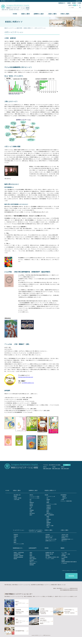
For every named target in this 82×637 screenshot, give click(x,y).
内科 (30, 499)
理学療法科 (49, 505)
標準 (74, 5)
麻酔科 (31, 514)
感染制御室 (32, 564)
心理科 (48, 517)
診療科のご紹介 (39, 14)
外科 (30, 501)
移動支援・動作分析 (49, 554)
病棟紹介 (63, 558)
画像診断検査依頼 (17, 554)
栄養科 (31, 552)
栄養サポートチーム (33, 561)
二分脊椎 (62, 499)
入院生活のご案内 (64, 534)
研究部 (46, 548)
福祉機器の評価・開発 (50, 552)
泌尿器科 (31, 504)
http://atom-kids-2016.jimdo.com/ (25, 377)
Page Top (79, 634)
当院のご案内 (25, 14)
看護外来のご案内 (49, 537)
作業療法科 (49, 507)
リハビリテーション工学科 (52, 504)
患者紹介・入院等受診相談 (19, 552)
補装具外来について (49, 536)
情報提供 (48, 524)
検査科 (31, 555)
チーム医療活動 (64, 557)
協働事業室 (49, 522)
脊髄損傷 (46, 494)
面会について (63, 540)
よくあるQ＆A (64, 563)
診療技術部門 (32, 548)
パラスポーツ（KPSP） (50, 558)
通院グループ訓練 (50, 525)
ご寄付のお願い (17, 499)
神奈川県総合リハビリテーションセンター (8, 0)
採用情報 (63, 560)
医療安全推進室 (32, 563)
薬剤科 (31, 554)
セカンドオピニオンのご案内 (51, 539)
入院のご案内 (52, 14)
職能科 (48, 511)
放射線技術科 (32, 557)
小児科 (31, 507)
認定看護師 (63, 555)
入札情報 (79, 3)
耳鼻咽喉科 (32, 510)
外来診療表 (48, 534)
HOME (15, 14)
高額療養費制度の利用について (67, 539)
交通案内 (69, 3)
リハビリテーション (18, 530)
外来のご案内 (65, 14)
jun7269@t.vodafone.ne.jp (28, 382)
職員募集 (15, 558)
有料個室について (64, 537)
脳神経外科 (32, 502)
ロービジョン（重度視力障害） (66, 501)
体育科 (48, 510)
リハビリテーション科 (51, 496)
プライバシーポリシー (66, 570)
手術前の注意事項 (64, 536)
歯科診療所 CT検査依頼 (18, 555)
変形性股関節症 (63, 494)
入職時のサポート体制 (65, 554)
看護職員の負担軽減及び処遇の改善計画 (68, 561)
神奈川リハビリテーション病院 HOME (13, 28)
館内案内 (74, 3)
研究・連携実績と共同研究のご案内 (52, 557)
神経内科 (31, 505)
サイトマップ (74, 570)
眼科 (30, 508)
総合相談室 (49, 508)
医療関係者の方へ (62, 3)
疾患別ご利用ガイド (28, 28)
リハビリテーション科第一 (35, 496)
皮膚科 (31, 511)
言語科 (15, 537)
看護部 (48, 502)
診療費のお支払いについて (51, 540)
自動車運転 (48, 555)
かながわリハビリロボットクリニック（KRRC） (36, 531)
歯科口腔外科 (32, 513)
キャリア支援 (63, 552)
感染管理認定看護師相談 (18, 557)
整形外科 (31, 494)
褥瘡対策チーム (49, 513)
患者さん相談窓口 (33, 558)
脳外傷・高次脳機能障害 (49, 514)
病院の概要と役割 (17, 494)
